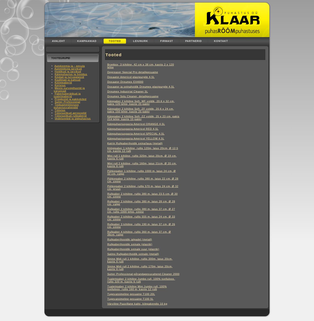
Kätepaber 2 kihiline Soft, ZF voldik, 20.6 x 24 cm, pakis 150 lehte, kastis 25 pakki (140, 110)
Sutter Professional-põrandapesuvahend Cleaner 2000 (143, 274)
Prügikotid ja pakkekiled (70, 99)
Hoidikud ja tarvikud (68, 71)
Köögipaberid (63, 82)
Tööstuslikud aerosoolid (70, 113)
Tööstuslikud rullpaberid (71, 115)
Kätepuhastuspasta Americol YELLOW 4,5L (135, 138)
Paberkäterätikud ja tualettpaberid (67, 95)
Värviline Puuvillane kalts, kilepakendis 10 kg (137, 303)
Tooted (115, 41)
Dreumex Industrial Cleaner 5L (127, 91)
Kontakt (221, 41)
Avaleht (58, 41)
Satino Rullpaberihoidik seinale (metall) (133, 254)
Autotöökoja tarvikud (68, 68)
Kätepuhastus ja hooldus (71, 74)
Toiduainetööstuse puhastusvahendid (66, 106)
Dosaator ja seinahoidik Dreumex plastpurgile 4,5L (140, 86)
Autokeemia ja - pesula (69, 66)
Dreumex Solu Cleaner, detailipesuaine (133, 96)
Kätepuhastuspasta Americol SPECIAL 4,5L (136, 133)
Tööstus (60, 110)
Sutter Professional (67, 101)
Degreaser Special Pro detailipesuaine (132, 72)
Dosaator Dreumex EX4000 (125, 81)
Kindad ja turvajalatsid (69, 77)
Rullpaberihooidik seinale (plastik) (129, 244)
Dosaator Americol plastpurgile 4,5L (131, 77)
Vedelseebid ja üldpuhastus (73, 118)
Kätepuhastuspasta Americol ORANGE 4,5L (136, 124)
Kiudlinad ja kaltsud (67, 79)
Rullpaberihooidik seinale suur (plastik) (133, 249)
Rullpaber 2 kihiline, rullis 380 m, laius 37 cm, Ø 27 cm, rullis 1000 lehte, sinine (141, 210)
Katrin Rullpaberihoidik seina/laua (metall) (135, 143)
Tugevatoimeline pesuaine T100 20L (131, 294)
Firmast (166, 41)
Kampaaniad (87, 41)
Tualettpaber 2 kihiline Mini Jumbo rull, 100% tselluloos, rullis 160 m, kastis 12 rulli (137, 288)
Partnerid (193, 41)
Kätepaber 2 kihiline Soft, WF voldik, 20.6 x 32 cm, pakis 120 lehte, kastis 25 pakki (141, 102)
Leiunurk (140, 41)
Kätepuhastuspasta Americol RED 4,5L (133, 128)
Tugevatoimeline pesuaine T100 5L (130, 298)
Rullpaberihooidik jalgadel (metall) (129, 239)
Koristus (60, 85)
